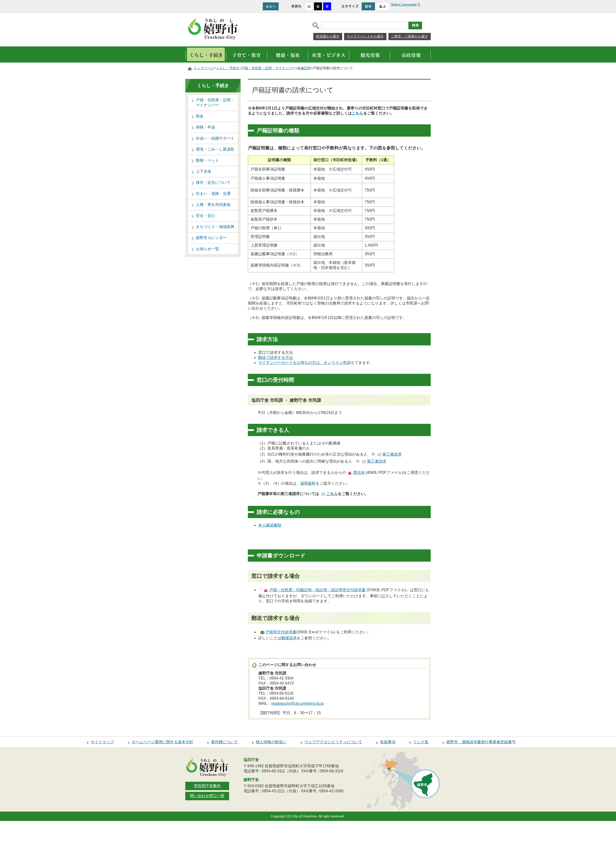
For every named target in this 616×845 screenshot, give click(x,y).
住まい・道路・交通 (213, 193)
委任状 (359, 472)
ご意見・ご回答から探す (409, 36)
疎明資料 (308, 483)
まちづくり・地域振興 (215, 227)
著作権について (224, 742)
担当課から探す (328, 36)
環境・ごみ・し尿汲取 (215, 149)
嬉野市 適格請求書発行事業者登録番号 (481, 742)
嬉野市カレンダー (211, 238)
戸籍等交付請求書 (280, 632)
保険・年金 (205, 127)
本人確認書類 (269, 525)
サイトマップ (102, 742)
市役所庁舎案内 (207, 786)
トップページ (204, 68)
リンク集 (421, 742)
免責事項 (387, 742)
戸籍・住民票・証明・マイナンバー (268, 68)
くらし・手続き (227, 68)
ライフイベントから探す (365, 36)
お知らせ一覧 (207, 249)
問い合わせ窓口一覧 (207, 796)
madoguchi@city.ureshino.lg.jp (297, 703)
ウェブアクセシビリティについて (333, 742)
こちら (357, 113)
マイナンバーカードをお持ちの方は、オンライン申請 (304, 363)
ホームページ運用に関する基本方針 (162, 742)
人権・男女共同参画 (213, 205)
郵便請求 (289, 638)
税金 (200, 116)
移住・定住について (213, 182)
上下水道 (203, 171)
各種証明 (304, 68)
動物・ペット (207, 160)
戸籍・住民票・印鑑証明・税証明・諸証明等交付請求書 (317, 590)
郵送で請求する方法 (275, 358)
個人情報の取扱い (271, 742)
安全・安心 (205, 216)
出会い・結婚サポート (215, 138)
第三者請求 (392, 454)
